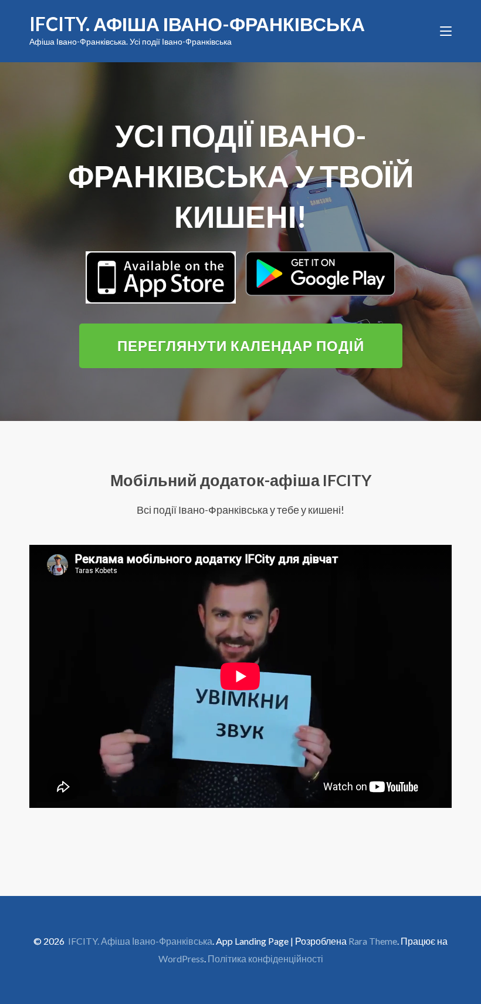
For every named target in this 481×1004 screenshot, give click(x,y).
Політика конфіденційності (265, 958)
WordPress (181, 958)
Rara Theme (372, 940)
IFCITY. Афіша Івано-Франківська (197, 23)
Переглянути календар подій (240, 345)
